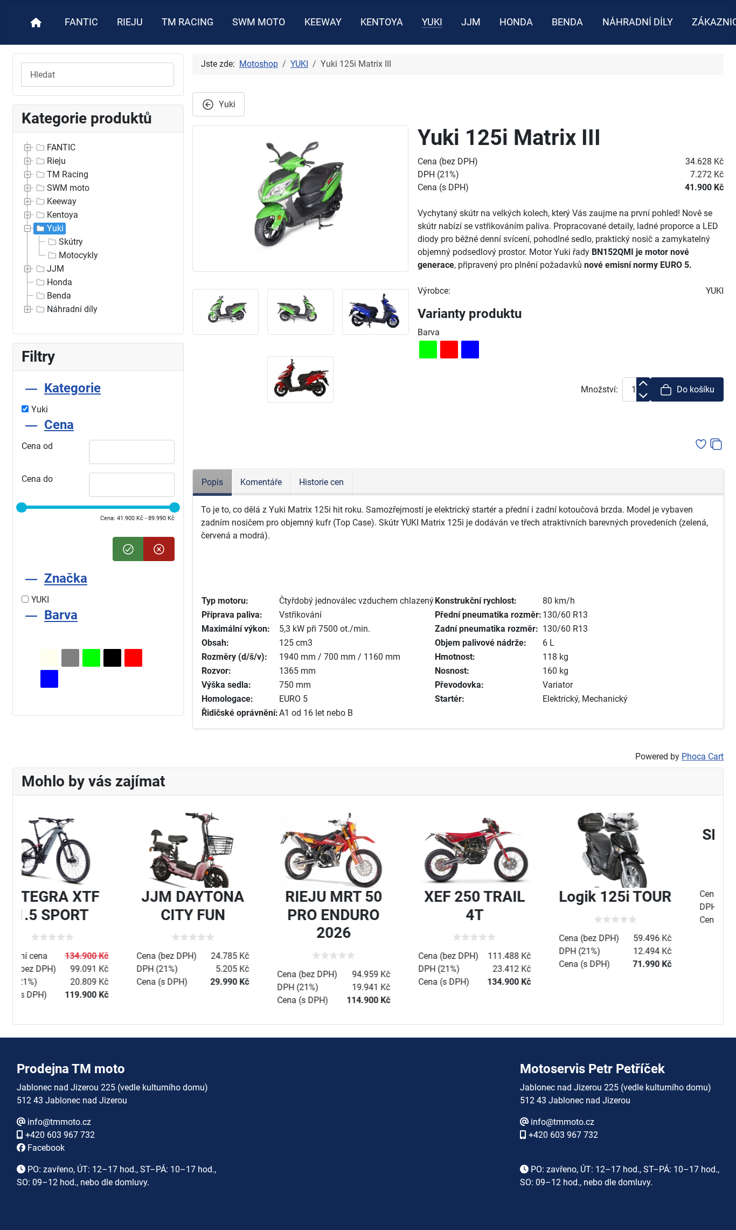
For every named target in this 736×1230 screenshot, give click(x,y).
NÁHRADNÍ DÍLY (637, 22)
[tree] (98, 228)
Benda (59, 296)
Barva (61, 615)
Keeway (62, 201)
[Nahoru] (717, 1210)
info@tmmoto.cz (59, 1122)
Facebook (46, 1148)
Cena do (37, 479)
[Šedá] (70, 658)
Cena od (37, 446)
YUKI (432, 22)
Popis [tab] (212, 482)
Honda (59, 282)
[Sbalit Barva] (31, 615)
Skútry (71, 242)
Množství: (599, 389)
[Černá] (112, 658)
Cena (59, 424)
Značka (65, 578)
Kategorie (72, 388)
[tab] (98, 397)
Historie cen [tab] (321, 482)
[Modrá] (49, 679)
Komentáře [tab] (261, 482)
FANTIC (81, 22)
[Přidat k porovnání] (716, 443)
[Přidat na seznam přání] (701, 443)
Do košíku (695, 389)
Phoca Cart (703, 756)
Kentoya (62, 215)
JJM (471, 22)
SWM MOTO (258, 22)
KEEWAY (323, 22)
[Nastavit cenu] (128, 549)
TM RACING (187, 22)
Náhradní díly (72, 309)
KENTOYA (381, 22)
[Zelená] (91, 658)
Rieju (56, 161)
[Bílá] (49, 658)
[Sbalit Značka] (31, 578)
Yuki (55, 228)
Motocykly (78, 255)
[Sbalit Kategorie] (31, 388)
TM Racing (67, 174)
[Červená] (133, 658)
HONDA (516, 22)
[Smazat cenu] (159, 549)
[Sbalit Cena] (31, 424)
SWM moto (68, 188)
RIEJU (130, 22)
